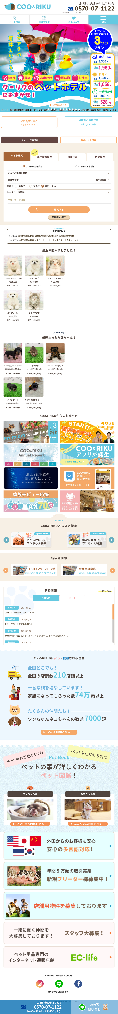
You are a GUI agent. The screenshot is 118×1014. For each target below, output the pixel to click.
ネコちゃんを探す (86, 166)
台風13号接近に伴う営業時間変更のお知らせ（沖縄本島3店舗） (46, 236)
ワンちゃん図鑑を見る (30, 824)
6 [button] (63, 109)
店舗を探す (44, 22)
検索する (59, 209)
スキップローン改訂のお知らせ (19, 624)
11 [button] (79, 109)
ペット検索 (14, 22)
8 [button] (70, 109)
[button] (6, 540)
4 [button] (57, 109)
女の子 (36, 186)
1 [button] (48, 109)
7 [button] (66, 109)
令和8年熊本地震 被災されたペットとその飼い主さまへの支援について (36, 635)
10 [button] (76, 109)
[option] (59, 66)
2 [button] (51, 109)
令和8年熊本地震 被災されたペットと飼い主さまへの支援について (49, 240)
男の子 (22, 186)
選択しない (50, 186)
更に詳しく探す (59, 216)
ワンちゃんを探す (34, 166)
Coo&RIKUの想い (59, 732)
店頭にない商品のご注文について (20, 612)
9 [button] (73, 109)
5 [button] (60, 109)
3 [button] (54, 109)
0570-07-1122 (94, 8)
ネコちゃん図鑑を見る (88, 824)
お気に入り (73, 21)
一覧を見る (105, 590)
